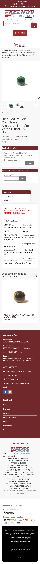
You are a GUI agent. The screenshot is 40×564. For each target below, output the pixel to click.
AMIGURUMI (24, 50)
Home (5, 405)
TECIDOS (26, 488)
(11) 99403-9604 (21, 4)
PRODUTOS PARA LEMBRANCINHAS (18, 484)
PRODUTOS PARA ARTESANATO (13, 53)
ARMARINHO (24, 458)
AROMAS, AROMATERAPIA (18, 461)
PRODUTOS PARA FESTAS (18, 481)
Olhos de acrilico (31, 53)
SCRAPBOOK (15, 488)
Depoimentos (8, 200)
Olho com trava (27, 55)
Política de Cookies (9, 417)
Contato (6, 421)
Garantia (6, 413)
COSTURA (27, 470)
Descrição (7, 192)
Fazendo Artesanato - (16, 491)
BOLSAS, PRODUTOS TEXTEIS (18, 465)
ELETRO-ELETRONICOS (12, 472)
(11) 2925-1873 (21, 2)
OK (22, 178)
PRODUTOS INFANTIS (18, 477)
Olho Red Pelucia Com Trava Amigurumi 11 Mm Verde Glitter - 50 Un (15, 125)
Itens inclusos (8, 196)
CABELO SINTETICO (13, 470)
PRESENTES (29, 474)
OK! (20, 558)
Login (5, 430)
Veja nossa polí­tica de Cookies (20, 549)
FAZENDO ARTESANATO (10, 50)
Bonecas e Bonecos (8, 55)
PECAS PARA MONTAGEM (12, 474)
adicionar (19, 299)
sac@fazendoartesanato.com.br (17, 383)
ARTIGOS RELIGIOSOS (18, 463)
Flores (19, 55)
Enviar (29, 163)
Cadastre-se (7, 426)
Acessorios (5, 57)
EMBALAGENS (28, 472)
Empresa (6, 409)
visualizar (20, 294)
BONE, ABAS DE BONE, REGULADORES (18, 468)
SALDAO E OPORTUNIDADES (19, 486)
